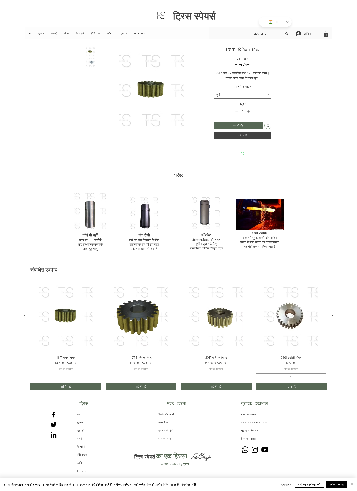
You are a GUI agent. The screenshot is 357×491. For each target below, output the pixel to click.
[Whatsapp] (245, 450)
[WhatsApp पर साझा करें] (242, 153)
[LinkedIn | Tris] (54, 435)
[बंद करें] (352, 484)
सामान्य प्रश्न (164, 438)
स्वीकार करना (337, 484)
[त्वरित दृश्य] (65, 316)
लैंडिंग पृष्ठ (82, 454)
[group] (178, 335)
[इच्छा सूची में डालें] (268, 125)
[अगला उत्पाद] (332, 316)
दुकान (80, 422)
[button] (326, 34)
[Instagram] (255, 450)
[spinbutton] (242, 111)
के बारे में (81, 446)
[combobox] (242, 95)
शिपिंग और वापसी (166, 414)
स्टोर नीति (163, 422)
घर (78, 414)
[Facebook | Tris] (54, 414)
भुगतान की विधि (165, 430)
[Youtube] (265, 450)
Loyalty (81, 470)
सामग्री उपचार (242, 87)
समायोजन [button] (286, 484)
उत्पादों (80, 430)
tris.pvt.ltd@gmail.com (254, 422)
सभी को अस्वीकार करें (309, 484)
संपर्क (79, 438)
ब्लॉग (79, 462)
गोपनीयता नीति (188, 484)
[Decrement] (236, 111)
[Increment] (248, 111)
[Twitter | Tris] (54, 425)
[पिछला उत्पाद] (24, 316)
